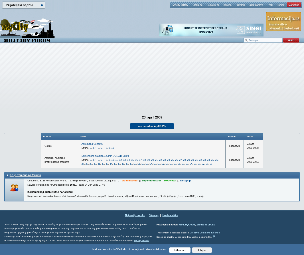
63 (187, 164)
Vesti (181, 224)
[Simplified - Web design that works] (214, 236)
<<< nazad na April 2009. (152, 126)
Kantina (227, 5)
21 (156, 160)
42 (102, 164)
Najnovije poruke (135, 215)
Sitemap (153, 215)
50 (135, 164)
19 (148, 160)
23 (164, 160)
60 (175, 164)
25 (172, 160)
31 (196, 160)
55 (155, 164)
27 (180, 160)
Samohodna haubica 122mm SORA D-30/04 (105, 156)
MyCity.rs (190, 224)
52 (143, 164)
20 (152, 160)
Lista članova (256, 5)
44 (110, 164)
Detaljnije (185, 180)
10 (112, 148)
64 (191, 164)
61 (179, 164)
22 (160, 160)
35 (212, 160)
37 (82, 164)
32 (200, 160)
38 (86, 164)
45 (114, 164)
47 (123, 164)
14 (128, 160)
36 (216, 160)
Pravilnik (240, 5)
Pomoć (280, 5)
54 (151, 164)
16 (136, 160)
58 (167, 164)
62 (183, 164)
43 (106, 164)
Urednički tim (170, 215)
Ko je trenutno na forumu (25, 175)
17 (140, 160)
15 (132, 160)
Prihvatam (180, 250)
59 (171, 164)
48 (127, 164)
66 (199, 164)
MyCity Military (180, 5)
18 (144, 160)
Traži (270, 5)
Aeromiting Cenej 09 (92, 144)
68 (207, 164)
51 (139, 164)
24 (168, 160)
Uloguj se (198, 5)
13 (124, 160)
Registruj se (213, 5)
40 (94, 164)
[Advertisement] (152, 78)
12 (120, 160)
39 (90, 164)
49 (131, 164)
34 (208, 160)
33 (204, 160)
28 (184, 160)
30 (192, 160)
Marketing (293, 5)
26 (176, 160)
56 (159, 164)
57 (163, 164)
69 (211, 164)
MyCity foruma (141, 240)
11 (116, 160)
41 (98, 164)
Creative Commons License (205, 232)
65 (195, 164)
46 (119, 164)
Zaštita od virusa (206, 224)
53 (147, 164)
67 (203, 164)
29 (188, 160)
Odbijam (202, 250)
